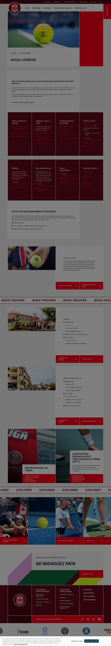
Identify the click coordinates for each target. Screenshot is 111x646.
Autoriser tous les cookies (91, 641)
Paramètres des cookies (77, 641)
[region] (55, 641)
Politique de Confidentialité (21, 644)
